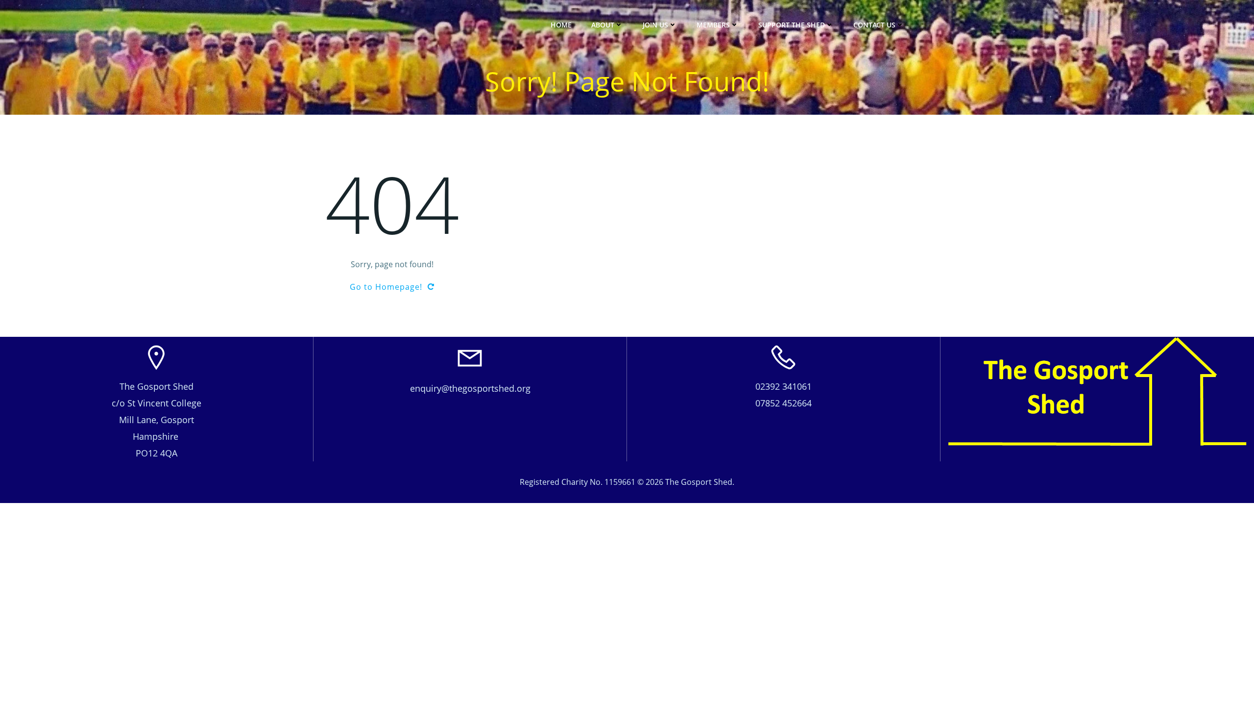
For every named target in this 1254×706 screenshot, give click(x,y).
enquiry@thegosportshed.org (470, 388)
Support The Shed (791, 24)
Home (561, 24)
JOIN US (655, 24)
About (602, 24)
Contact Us (874, 24)
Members (713, 24)
